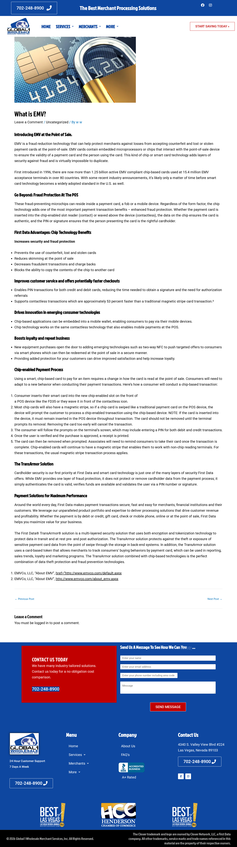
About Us (128, 746)
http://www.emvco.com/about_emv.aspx (87, 579)
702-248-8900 (45, 689)
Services (63, 26)
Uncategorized (57, 122)
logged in (42, 623)
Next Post (215, 599)
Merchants (88, 26)
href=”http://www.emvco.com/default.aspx (89, 573)
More (110, 26)
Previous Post (24, 599)
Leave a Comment (28, 122)
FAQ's (125, 755)
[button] (64, 26)
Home (46, 26)
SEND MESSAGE (168, 707)
